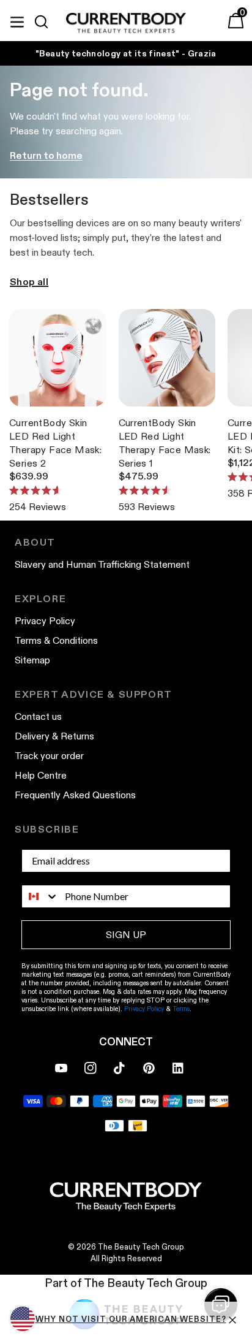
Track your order (49, 756)
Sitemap (32, 660)
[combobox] (40, 896)
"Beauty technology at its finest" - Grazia (126, 53)
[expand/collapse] (17, 20)
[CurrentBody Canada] (126, 23)
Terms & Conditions (56, 640)
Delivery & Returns (54, 736)
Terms (181, 1008)
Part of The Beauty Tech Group (126, 1283)
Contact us (38, 716)
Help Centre (41, 775)
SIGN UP (126, 935)
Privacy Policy (45, 621)
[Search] (46, 22)
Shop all (29, 282)
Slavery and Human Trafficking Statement (102, 564)
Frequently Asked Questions (75, 795)
